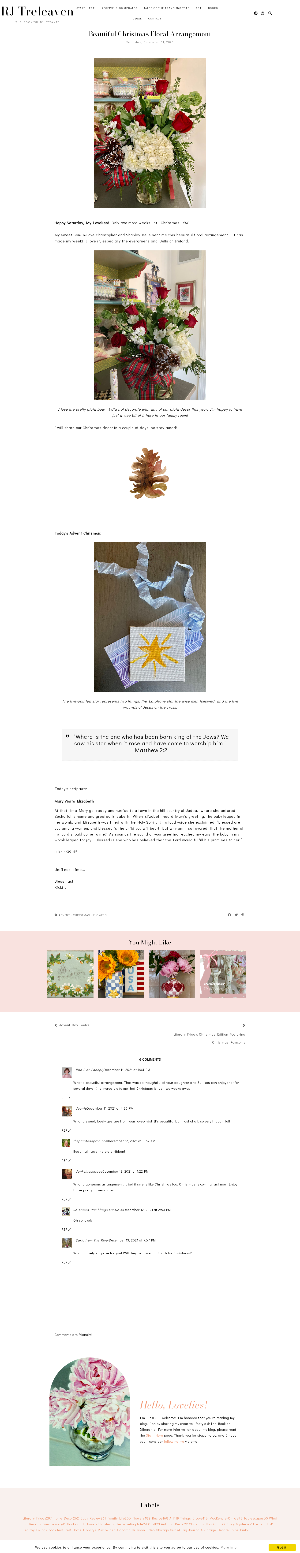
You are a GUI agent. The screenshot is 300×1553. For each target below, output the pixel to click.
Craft (154, 1524)
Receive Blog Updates (119, 8)
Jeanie (81, 1108)
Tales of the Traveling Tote (166, 8)
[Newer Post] (92, 1025)
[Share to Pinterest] (243, 915)
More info (229, 1547)
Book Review (93, 1518)
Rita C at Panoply (90, 1069)
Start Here (85, 8)
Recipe (160, 1518)
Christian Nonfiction (207, 1524)
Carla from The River (92, 1240)
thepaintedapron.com (90, 1141)
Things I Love (194, 1518)
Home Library (84, 1530)
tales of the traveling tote (125, 1524)
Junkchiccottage (89, 1171)
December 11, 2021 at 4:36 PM (110, 1108)
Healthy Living (35, 1530)
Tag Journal (192, 1530)
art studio (264, 1524)
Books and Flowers (84, 1524)
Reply (66, 1098)
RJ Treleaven (37, 11)
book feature (60, 1530)
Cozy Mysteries (240, 1524)
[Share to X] (236, 915)
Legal (137, 18)
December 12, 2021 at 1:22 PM (125, 1171)
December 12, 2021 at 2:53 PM (147, 1209)
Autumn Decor (174, 1524)
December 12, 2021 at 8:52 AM (131, 1141)
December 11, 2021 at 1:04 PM (127, 1069)
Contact (154, 18)
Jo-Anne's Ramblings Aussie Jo (98, 1209)
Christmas (81, 915)
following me (174, 1441)
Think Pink (239, 1530)
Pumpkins (107, 1530)
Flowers (100, 915)
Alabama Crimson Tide (135, 1530)
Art (199, 8)
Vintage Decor (216, 1530)
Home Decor (66, 1518)
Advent (64, 915)
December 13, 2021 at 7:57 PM (132, 1240)
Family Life (119, 1518)
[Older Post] (238, 1025)
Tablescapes (256, 1518)
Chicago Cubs (168, 1530)
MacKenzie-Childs (226, 1518)
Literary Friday (37, 1518)
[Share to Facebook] (229, 915)
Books (213, 8)
